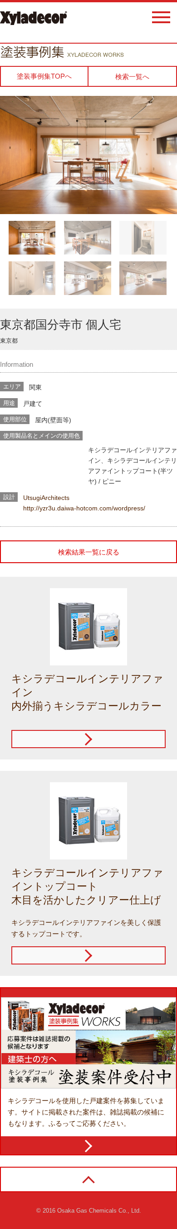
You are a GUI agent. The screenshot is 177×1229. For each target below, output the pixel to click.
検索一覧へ (132, 76)
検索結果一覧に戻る (88, 552)
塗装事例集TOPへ (44, 76)
